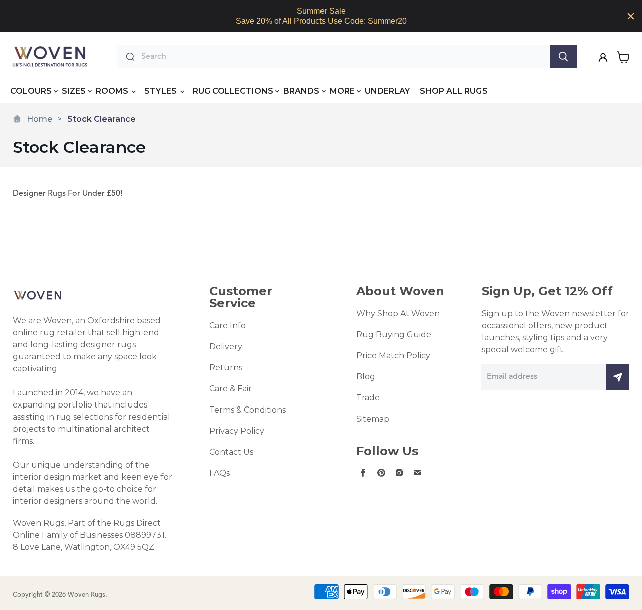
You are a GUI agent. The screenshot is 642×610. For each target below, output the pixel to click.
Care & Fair (230, 388)
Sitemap (372, 419)
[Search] (563, 56)
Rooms (113, 91)
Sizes (74, 91)
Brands (301, 91)
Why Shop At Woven (398, 313)
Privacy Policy (236, 431)
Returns (225, 367)
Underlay (387, 91)
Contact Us (231, 452)
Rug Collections (233, 91)
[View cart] (623, 57)
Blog (365, 376)
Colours (31, 91)
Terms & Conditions (247, 410)
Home (39, 119)
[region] (321, 16)
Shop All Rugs (454, 91)
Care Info (227, 325)
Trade (368, 397)
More (342, 91)
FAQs (219, 473)
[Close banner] (631, 16)
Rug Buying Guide (393, 334)
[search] (343, 56)
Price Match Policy (393, 355)
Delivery (225, 346)
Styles (161, 91)
